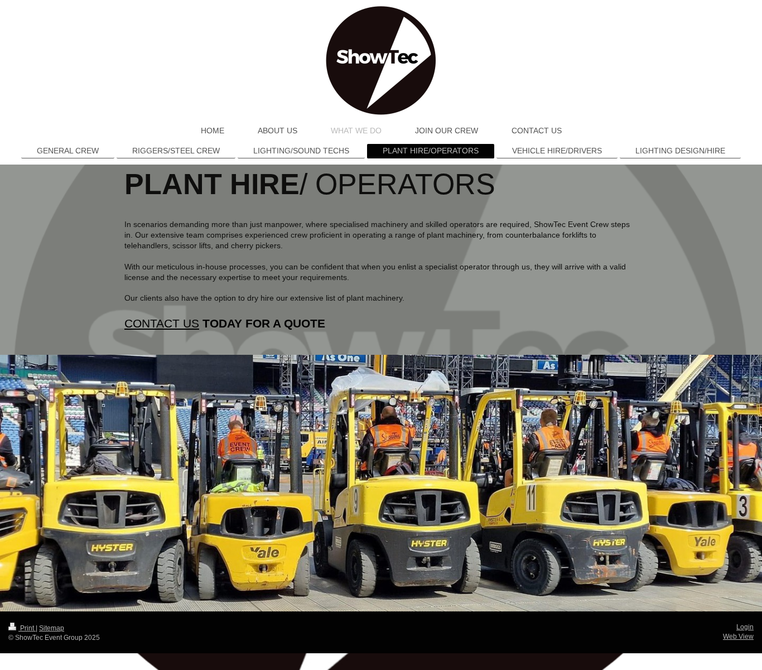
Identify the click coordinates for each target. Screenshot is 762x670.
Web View (738, 636)
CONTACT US (161, 323)
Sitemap (51, 628)
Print (27, 628)
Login (745, 627)
